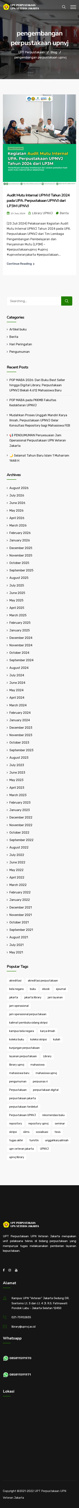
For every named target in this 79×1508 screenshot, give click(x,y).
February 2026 (20, 533)
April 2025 (16, 608)
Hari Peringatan (20, 344)
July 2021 (16, 945)
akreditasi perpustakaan (43, 980)
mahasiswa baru (19, 1073)
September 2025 (21, 570)
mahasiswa (37, 1064)
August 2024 (19, 668)
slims (26, 1132)
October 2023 (19, 742)
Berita (64, 213)
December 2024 (20, 638)
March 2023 (17, 795)
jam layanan (55, 997)
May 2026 (16, 510)
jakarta (13, 997)
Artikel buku (18, 329)
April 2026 (16, 518)
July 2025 (16, 585)
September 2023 (21, 750)
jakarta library (32, 997)
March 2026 (18, 525)
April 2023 (16, 787)
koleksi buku (16, 1039)
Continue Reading (19, 263)
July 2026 (16, 495)
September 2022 (21, 840)
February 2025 (19, 623)
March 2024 (18, 705)
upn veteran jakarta (21, 1148)
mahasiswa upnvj (46, 1073)
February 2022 (20, 892)
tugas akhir (16, 1140)
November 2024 (20, 645)
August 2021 (18, 937)
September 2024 (21, 660)
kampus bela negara (21, 1031)
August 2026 (19, 488)
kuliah (56, 1039)
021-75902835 (21, 1317)
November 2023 (20, 735)
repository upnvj (38, 1123)
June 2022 (17, 862)
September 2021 (21, 930)
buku (33, 989)
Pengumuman (19, 352)
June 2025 (17, 593)
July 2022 (16, 855)
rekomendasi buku (53, 1115)
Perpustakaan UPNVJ (22, 1115)
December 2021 (20, 907)
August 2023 (18, 757)
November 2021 (20, 915)
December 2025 (20, 548)
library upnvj (16, 1064)
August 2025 (18, 578)
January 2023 (19, 810)
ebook (46, 989)
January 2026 (19, 540)
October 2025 (19, 563)
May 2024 (16, 690)
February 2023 (19, 802)
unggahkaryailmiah (56, 1140)
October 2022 (19, 832)
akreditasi (15, 980)
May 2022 (16, 870)
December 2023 (20, 727)
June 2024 (17, 683)
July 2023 (16, 765)
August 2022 (19, 847)
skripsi (13, 1132)
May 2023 (16, 780)
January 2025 (19, 630)
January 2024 (19, 720)
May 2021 (16, 952)
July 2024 (16, 675)
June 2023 (17, 772)
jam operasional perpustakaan (27, 1014)
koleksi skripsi (38, 1039)
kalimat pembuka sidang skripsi (28, 1022)
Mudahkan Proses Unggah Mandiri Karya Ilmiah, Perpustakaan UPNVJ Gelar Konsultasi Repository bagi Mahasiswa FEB (39, 420)
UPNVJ (44, 1148)
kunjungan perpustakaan (24, 1048)
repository (15, 1123)
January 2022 (19, 900)
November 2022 (20, 825)
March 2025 (17, 615)
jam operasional (19, 1005)
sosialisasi (42, 1132)
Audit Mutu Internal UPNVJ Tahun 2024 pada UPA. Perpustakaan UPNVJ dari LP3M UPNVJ (38, 200)
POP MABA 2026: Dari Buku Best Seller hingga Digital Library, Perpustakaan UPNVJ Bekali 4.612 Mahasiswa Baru (37, 385)
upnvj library (16, 1157)
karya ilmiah (47, 1031)
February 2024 (20, 713)
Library (47, 1056)
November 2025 (20, 555)
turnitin (34, 1140)
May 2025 (16, 600)
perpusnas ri (40, 1081)
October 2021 (19, 922)
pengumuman (17, 1081)
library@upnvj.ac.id (23, 1326)
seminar (60, 1123)
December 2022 (20, 817)
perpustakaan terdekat (23, 1106)
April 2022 (16, 877)
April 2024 (16, 697)
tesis (57, 1132)
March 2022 (18, 885)
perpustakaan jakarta (22, 1098)
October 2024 (19, 653)
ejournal (61, 989)
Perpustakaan (18, 1090)
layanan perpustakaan (23, 1056)
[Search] (66, 301)
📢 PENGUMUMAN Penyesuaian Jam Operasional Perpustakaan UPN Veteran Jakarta (37, 440)
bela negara (16, 989)
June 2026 (17, 503)
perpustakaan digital (45, 1090)
